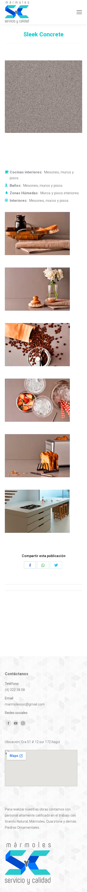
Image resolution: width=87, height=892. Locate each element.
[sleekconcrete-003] (43, 348)
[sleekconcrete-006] (43, 515)
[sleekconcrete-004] (43, 404)
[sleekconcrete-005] (43, 459)
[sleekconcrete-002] (43, 293)
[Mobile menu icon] (79, 12)
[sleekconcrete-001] (43, 237)
